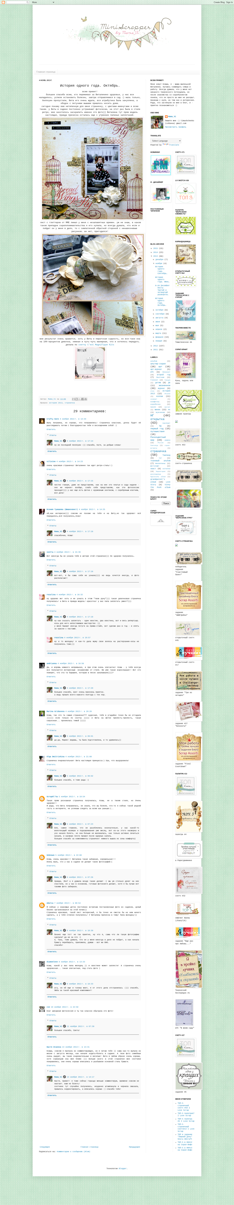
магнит (167, 407)
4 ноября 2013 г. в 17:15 (80, 481)
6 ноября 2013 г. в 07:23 (80, 824)
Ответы (53, 435)
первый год (156, 428)
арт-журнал (156, 369)
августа (160, 318)
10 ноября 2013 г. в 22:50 (64, 1007)
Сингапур (154, 445)
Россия (160, 443)
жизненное (164, 385)
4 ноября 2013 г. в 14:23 (70, 461)
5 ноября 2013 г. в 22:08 (68, 855)
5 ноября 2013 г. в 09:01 (80, 736)
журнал (161, 388)
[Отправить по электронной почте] (73, 399)
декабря (160, 259)
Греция (167, 380)
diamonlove (52, 962)
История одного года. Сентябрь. (161, 270)
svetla (50, 552)
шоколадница (155, 474)
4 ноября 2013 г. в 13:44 (73, 419)
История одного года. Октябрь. (161, 301)
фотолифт (154, 466)
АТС (152, 372)
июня (158, 322)
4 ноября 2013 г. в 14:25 (92, 509)
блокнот (166, 372)
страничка (70, 403)
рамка (167, 440)
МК (169, 410)
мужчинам (160, 412)
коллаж (159, 396)
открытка (157, 419)
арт (160, 366)
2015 (156, 248)
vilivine (51, 461)
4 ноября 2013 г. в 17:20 (80, 688)
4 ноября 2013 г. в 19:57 (77, 638)
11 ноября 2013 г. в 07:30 (80, 1026)
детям (158, 383)
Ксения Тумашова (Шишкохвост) (62, 509)
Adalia (50, 903)
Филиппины (160, 463)
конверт (153, 399)
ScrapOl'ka (52, 797)
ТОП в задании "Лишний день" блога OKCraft (185, 1136)
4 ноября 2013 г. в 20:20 (78, 711)
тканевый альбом (160, 461)
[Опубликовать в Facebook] (82, 399)
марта (159, 333)
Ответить (51, 429)
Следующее (45, 1147)
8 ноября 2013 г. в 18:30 (80, 931)
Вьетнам (160, 377)
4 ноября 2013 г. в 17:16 (80, 531)
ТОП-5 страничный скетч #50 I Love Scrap (184, 1106)
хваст (153, 469)
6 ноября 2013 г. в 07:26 (80, 877)
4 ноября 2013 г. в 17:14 (80, 441)
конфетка (154, 402)
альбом (153, 361)
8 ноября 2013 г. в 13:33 (72, 962)
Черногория (160, 471)
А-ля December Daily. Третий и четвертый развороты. (162, 290)
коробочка (155, 404)
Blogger (123, 1169)
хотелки (166, 469)
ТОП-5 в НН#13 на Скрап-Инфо (185, 1149)
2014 (156, 252)
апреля (159, 329)
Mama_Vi (52, 399)
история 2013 (56, 403)
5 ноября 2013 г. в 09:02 (80, 776)
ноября (159, 263)
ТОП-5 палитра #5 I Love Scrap (186, 1120)
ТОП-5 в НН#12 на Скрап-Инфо (185, 1143)
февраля (160, 337)
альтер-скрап (158, 363)
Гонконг (154, 380)
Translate (174, 145)
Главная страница (45, 71)
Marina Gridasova (55, 711)
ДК (169, 383)
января (159, 341)
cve (48, 1007)
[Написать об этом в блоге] (76, 399)
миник (157, 410)
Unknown (50, 855)
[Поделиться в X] (79, 399)
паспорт (166, 423)
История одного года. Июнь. (162, 279)
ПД (160, 426)
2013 (156, 256)
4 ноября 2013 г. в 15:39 (67, 552)
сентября (161, 314)
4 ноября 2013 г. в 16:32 (70, 595)
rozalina (51, 595)
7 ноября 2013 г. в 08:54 (67, 903)
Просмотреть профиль (175, 127)
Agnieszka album (158, 477)
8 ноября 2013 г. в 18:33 (80, 984)
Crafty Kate (53, 419)
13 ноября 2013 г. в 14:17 (80, 1077)
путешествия (157, 431)
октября (160, 310)
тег (160, 458)
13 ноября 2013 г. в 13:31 (75, 1047)
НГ (152, 415)
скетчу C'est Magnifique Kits (95, 345)
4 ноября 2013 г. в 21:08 (78, 757)
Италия (167, 394)
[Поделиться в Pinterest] (85, 399)
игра (152, 391)
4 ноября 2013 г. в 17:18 (80, 617)
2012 (156, 346)
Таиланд (166, 455)
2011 (156, 350)
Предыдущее (134, 1147)
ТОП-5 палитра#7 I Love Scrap (186, 1114)
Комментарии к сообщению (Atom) (73, 1152)
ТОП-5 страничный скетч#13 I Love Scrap (186, 1127)
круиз (153, 407)
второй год (163, 375)
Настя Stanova (54, 1047)
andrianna (52, 663)
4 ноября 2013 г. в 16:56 (71, 663)
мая (158, 325)
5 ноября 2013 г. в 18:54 (72, 797)
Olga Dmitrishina (55, 757)
